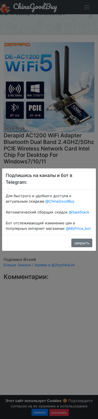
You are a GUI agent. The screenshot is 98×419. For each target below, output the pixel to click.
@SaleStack (79, 212)
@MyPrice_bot (78, 228)
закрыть (81, 243)
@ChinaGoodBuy (60, 201)
